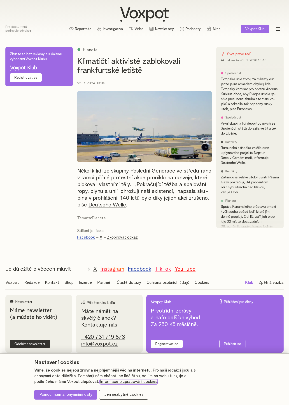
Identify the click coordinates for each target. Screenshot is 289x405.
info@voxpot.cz (99, 344)
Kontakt (52, 283)
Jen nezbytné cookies (123, 395)
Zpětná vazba (271, 283)
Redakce (32, 283)
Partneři (104, 283)
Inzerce (85, 283)
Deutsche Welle (107, 205)
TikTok (163, 269)
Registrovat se (25, 77)
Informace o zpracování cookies (128, 382)
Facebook (86, 237)
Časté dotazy (129, 283)
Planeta (99, 218)
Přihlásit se (232, 344)
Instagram (112, 269)
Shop (69, 283)
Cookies (202, 283)
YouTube (185, 269)
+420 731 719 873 (103, 337)
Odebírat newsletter (29, 344)
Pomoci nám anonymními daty (66, 395)
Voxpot (12, 283)
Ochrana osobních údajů (168, 283)
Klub (255, 29)
